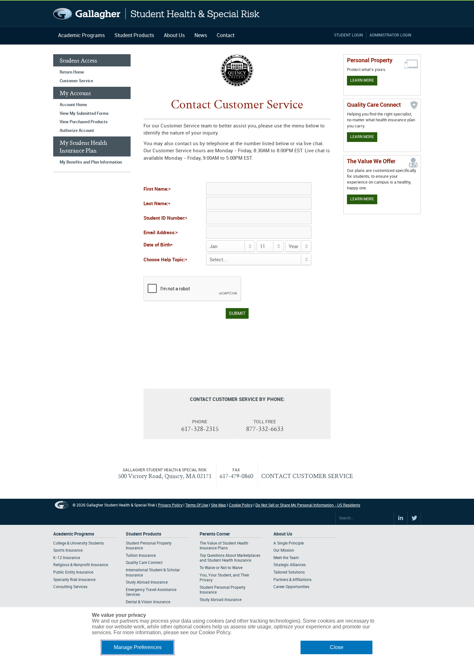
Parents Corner (215, 534)
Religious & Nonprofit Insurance (80, 565)
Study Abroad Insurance (147, 582)
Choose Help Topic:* (165, 260)
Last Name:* (156, 203)
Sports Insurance (68, 550)
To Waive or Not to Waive (221, 568)
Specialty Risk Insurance (74, 580)
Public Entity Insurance (73, 572)
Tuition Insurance (141, 556)
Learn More (362, 80)
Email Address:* (160, 232)
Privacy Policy (170, 505)
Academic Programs (81, 35)
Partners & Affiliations (292, 580)
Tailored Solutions (289, 572)
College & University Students (78, 543)
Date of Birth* (158, 245)
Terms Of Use (196, 505)
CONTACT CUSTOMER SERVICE (307, 476)
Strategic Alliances (289, 565)
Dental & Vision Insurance (148, 602)
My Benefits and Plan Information (91, 162)
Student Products (134, 35)
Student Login (348, 35)
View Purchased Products (84, 122)
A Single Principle (288, 543)
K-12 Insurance (66, 558)
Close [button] (336, 647)
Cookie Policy (240, 505)
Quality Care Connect (144, 563)
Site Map (218, 505)
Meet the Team (286, 558)
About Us (174, 35)
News (200, 35)
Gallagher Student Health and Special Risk (156, 13)
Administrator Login (390, 35)
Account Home (73, 105)
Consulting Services (70, 587)
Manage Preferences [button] (138, 647)
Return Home (72, 72)
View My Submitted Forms (84, 113)
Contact (225, 35)
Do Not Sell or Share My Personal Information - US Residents (307, 505)
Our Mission (283, 550)
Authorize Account (77, 130)
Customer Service (76, 81)
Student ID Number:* (165, 218)
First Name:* (157, 189)
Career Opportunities (291, 587)
